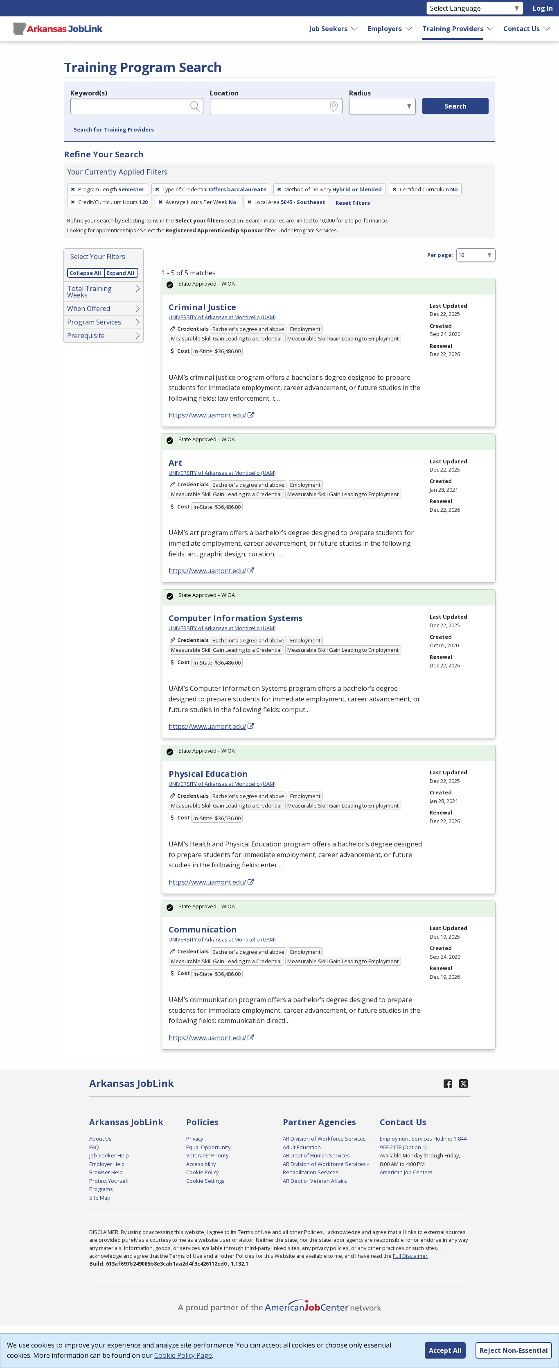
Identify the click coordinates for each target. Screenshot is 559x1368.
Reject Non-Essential (514, 1350)
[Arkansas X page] (463, 1083)
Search (455, 106)
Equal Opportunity (208, 1147)
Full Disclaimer (410, 1255)
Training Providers (452, 28)
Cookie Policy (202, 1172)
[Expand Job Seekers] (354, 28)
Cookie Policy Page (183, 1355)
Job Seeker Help (109, 1155)
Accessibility (201, 1164)
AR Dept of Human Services (316, 1155)
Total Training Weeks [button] (89, 291)
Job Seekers (328, 28)
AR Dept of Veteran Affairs (315, 1180)
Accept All (445, 1350)
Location (224, 93)
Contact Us (521, 28)
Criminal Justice (202, 307)
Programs (101, 1189)
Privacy (194, 1138)
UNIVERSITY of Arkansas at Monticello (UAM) (222, 317)
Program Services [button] (94, 322)
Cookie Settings (205, 1180)
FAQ (94, 1147)
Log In (543, 8)
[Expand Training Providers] (490, 28)
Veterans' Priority (207, 1155)
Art (176, 462)
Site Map (99, 1197)
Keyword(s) (88, 93)
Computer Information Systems (236, 618)
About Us (100, 1138)
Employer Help (107, 1164)
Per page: (440, 255)
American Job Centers (406, 1172)
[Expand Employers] (409, 28)
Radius (360, 93)
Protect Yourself (109, 1180)
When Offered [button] (88, 308)
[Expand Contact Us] (547, 28)
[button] (113, 130)
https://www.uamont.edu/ (207, 415)
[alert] (328, 286)
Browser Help (106, 1172)
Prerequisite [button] (86, 335)
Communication (203, 929)
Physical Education (208, 773)
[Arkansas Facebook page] (448, 1083)
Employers (385, 28)
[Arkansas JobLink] (58, 28)
